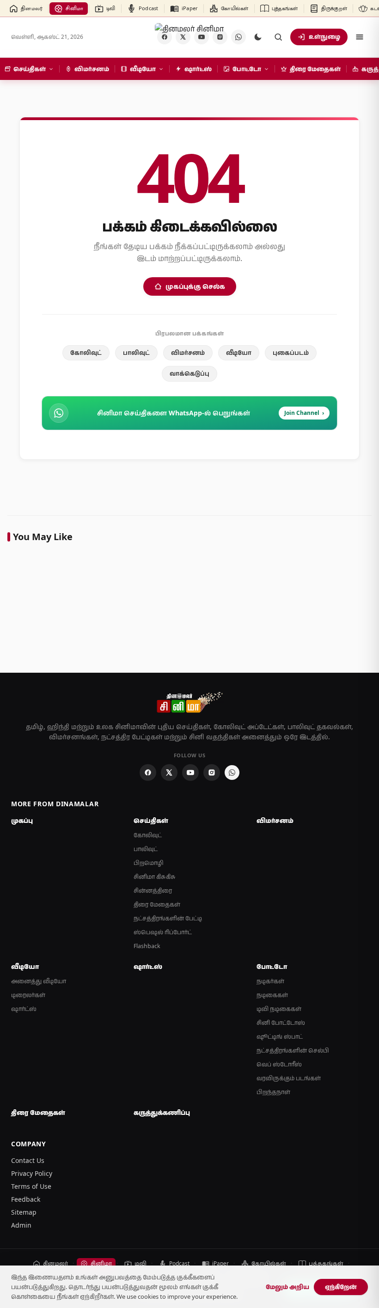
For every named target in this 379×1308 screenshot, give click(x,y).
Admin (21, 1225)
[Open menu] (359, 37)
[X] (169, 772)
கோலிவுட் (86, 352)
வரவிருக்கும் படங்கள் (289, 1078)
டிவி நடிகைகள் (279, 1009)
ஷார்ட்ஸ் (24, 1009)
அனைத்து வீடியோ (38, 981)
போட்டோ (272, 966)
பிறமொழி (149, 863)
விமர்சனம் (188, 352)
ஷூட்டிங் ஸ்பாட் (280, 1036)
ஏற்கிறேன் (341, 1287)
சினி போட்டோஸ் (281, 1023)
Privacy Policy (31, 1173)
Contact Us (27, 1160)
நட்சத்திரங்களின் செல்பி (293, 1050)
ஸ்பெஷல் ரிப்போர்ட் (163, 932)
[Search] (278, 37)
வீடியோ (238, 352)
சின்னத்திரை (153, 890)
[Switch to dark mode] (258, 37)
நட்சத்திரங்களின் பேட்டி (168, 918)
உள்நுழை (324, 36)
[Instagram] (211, 772)
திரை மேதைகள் (157, 904)
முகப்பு (22, 820)
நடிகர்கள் (270, 981)
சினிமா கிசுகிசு (155, 877)
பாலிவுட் (136, 352)
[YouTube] (190, 772)
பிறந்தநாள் (273, 1092)
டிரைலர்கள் (28, 995)
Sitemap (24, 1212)
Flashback (147, 946)
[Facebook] (148, 772)
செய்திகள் (151, 820)
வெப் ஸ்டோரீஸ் (279, 1064)
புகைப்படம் (291, 352)
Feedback (25, 1199)
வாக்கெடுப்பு (189, 373)
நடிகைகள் (272, 995)
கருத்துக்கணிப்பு (162, 1112)
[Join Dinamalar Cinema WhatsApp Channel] (238, 37)
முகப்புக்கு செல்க (195, 286)
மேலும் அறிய (287, 1287)
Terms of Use (31, 1186)
